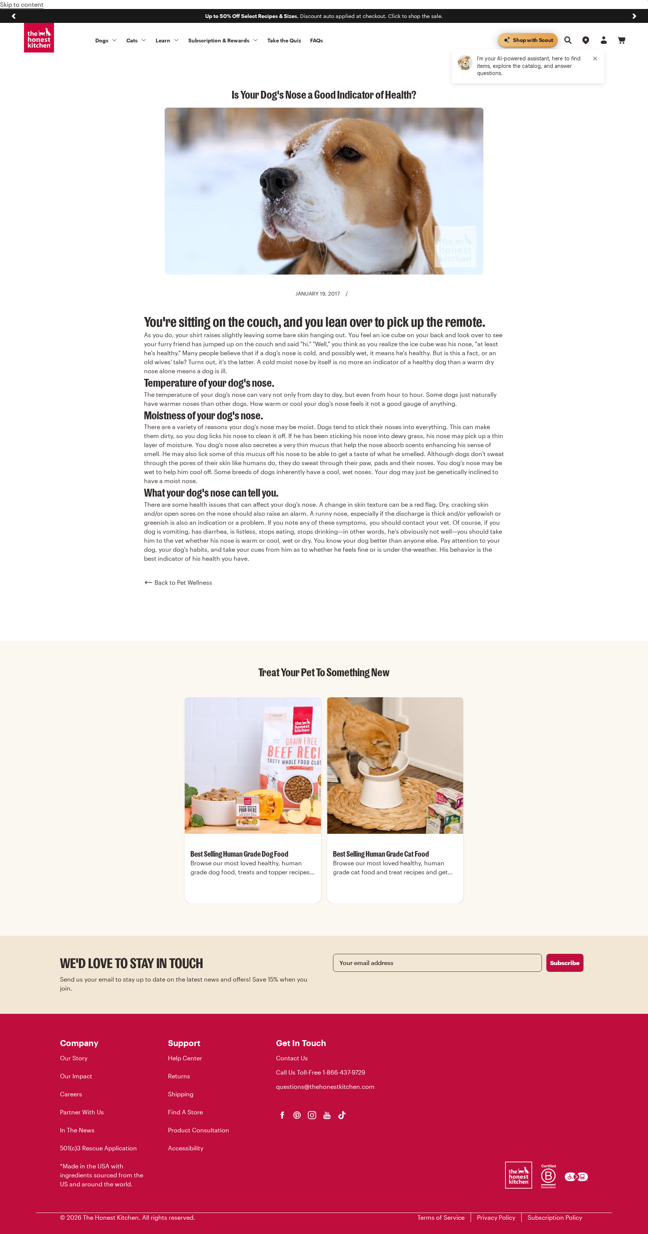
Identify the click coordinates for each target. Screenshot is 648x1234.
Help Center (185, 1057)
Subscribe (565, 962)
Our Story (73, 1057)
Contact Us (292, 1057)
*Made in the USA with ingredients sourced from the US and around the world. (101, 1174)
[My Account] (604, 40)
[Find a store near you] (586, 40)
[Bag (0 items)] (622, 40)
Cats (132, 40)
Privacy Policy (496, 1217)
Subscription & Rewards (218, 40)
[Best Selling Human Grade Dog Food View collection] (252, 765)
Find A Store (185, 1111)
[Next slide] (634, 16)
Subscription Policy (555, 1217)
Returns (179, 1075)
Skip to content (22, 4)
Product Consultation (198, 1129)
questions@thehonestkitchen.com (325, 1086)
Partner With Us (82, 1111)
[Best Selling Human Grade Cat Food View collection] (395, 765)
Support (184, 1043)
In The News (77, 1129)
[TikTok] (342, 1115)
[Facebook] (282, 1115)
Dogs (101, 40)
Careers (71, 1093)
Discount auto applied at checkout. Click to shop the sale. (324, 16)
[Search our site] (568, 40)
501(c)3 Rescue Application (98, 1147)
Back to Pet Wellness (183, 582)
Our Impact (76, 1075)
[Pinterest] (297, 1115)
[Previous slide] (13, 16)
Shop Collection (253, 901)
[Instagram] (312, 1115)
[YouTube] (327, 1115)
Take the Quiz (284, 40)
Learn (163, 40)
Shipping (181, 1093)
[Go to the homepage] (39, 38)
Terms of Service (441, 1217)
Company (79, 1043)
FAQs (316, 40)
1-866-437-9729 (343, 1072)
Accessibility (185, 1147)
